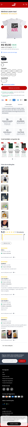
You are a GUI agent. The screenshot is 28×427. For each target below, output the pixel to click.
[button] (2, 4)
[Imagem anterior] (2, 26)
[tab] (9, 105)
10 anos (3, 74)
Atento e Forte (4, 285)
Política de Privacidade (7, 378)
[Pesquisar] (24, 4)
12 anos (8, 74)
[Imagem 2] (14, 38)
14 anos (13, 74)
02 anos (3, 71)
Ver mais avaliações (7, 345)
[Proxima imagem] (25, 26)
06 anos (14, 71)
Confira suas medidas (9, 84)
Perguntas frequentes (7, 380)
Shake (4, 150)
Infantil (3, 58)
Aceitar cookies (14, 424)
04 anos (8, 71)
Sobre (3, 374)
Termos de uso (5, 376)
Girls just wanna (24, 150)
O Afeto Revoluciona (17, 150)
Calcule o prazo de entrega (10, 52)
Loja (3, 372)
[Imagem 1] (13, 38)
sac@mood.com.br (6, 411)
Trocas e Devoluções (7, 382)
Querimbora (10, 150)
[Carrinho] (26, 4)
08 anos (19, 71)
